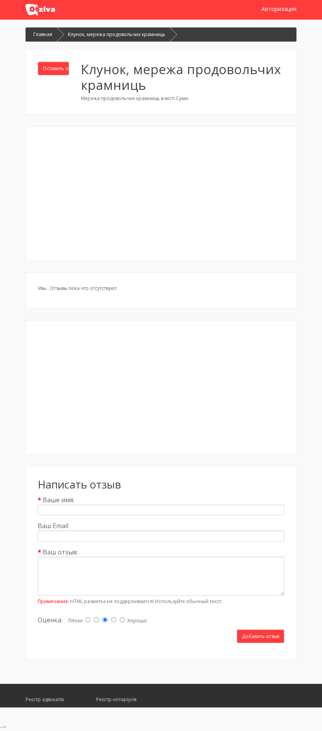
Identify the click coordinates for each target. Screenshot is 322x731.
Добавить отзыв (260, 636)
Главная (42, 34)
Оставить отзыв (56, 68)
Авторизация (279, 9)
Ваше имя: (58, 500)
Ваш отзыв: (60, 552)
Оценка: (50, 620)
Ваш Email (53, 525)
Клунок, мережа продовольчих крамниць (116, 34)
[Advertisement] (161, 193)
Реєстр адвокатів (45, 699)
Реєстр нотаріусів (116, 699)
